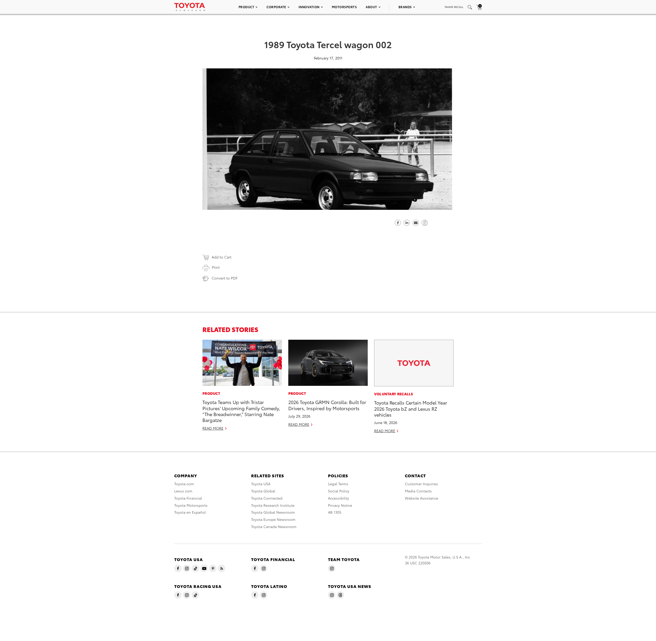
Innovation (309, 7)
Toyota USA (260, 483)
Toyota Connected (266, 498)
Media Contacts (418, 490)
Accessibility (338, 498)
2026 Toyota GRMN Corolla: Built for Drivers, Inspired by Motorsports (327, 405)
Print (216, 267)
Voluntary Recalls (393, 393)
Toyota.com (184, 483)
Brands (405, 7)
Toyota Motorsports (191, 505)
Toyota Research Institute (272, 505)
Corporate (276, 7)
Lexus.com (183, 490)
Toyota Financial (188, 498)
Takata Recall (454, 7)
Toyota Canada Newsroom (273, 526)
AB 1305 (334, 512)
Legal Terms (338, 483)
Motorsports (344, 7)
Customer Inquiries (421, 483)
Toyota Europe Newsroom (273, 519)
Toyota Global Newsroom (273, 512)
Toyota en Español (190, 512)
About (371, 7)
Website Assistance (421, 498)
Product (246, 7)
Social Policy (338, 490)
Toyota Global (263, 490)
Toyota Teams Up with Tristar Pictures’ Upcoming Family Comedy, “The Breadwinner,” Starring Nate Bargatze (241, 411)
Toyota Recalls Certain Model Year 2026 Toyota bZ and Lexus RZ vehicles (410, 408)
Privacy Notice (340, 505)
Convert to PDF (225, 278)
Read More (212, 428)
